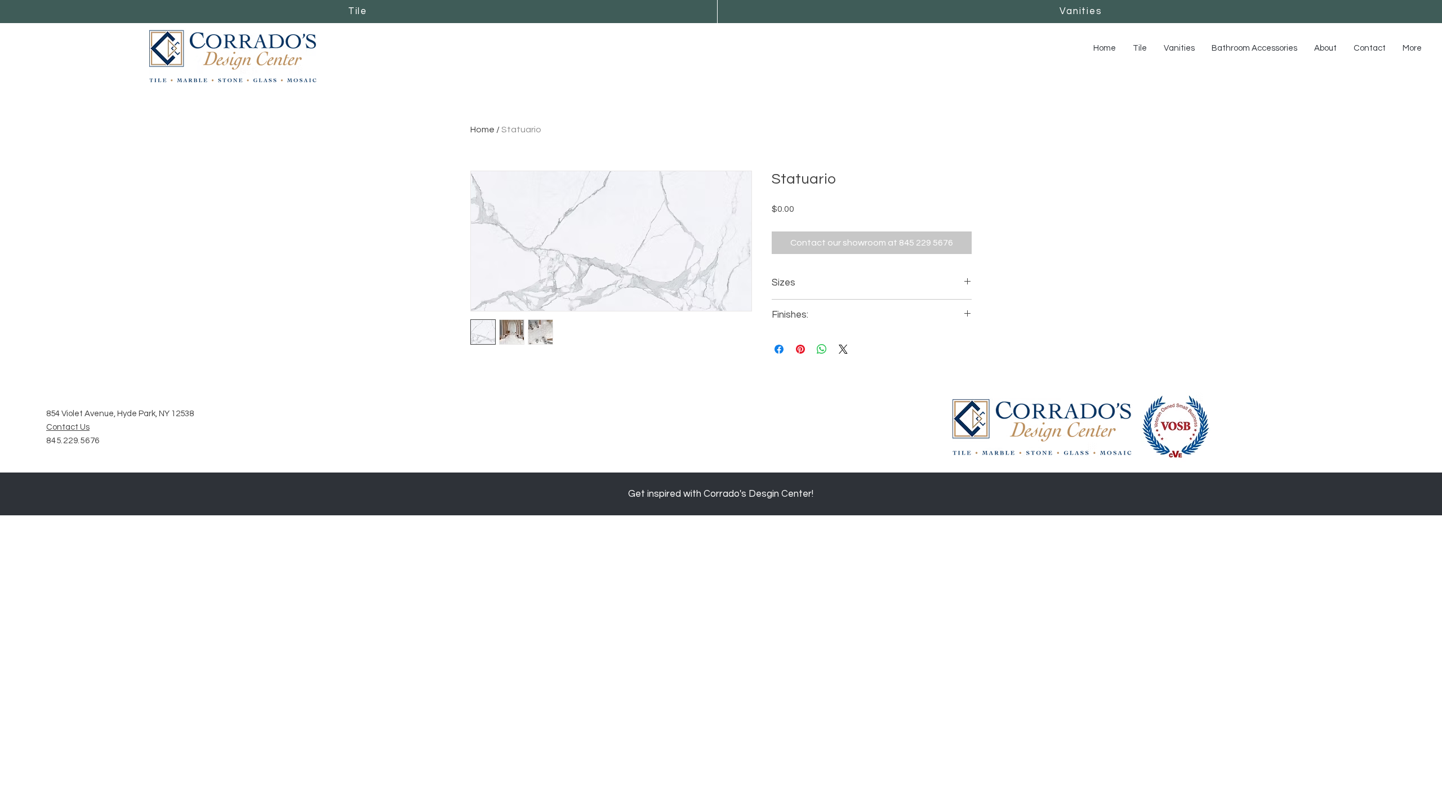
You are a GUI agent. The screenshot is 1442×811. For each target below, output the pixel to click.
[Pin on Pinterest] (800, 349)
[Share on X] (843, 349)
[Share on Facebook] (779, 349)
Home (482, 129)
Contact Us (68, 427)
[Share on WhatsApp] (822, 349)
